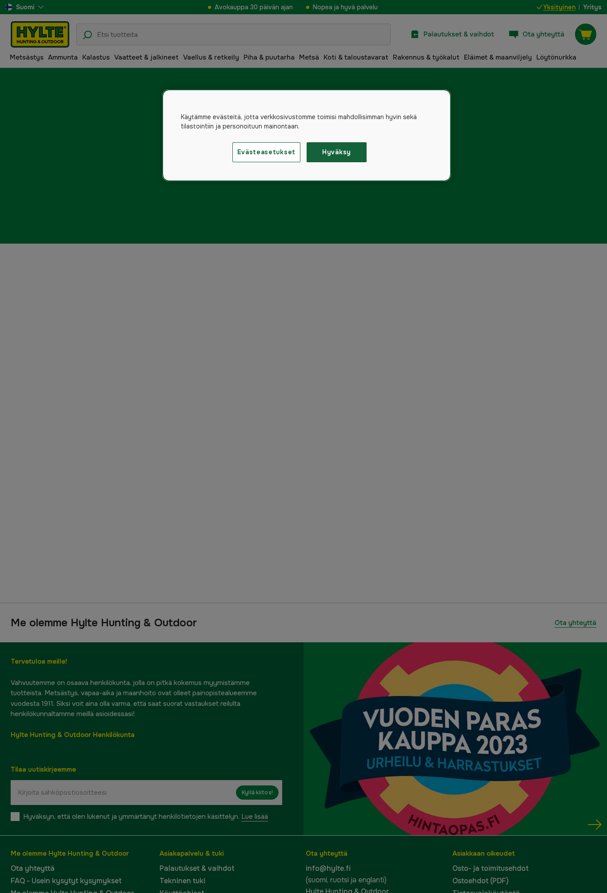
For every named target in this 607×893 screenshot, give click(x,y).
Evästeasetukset (266, 152)
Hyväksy (336, 152)
